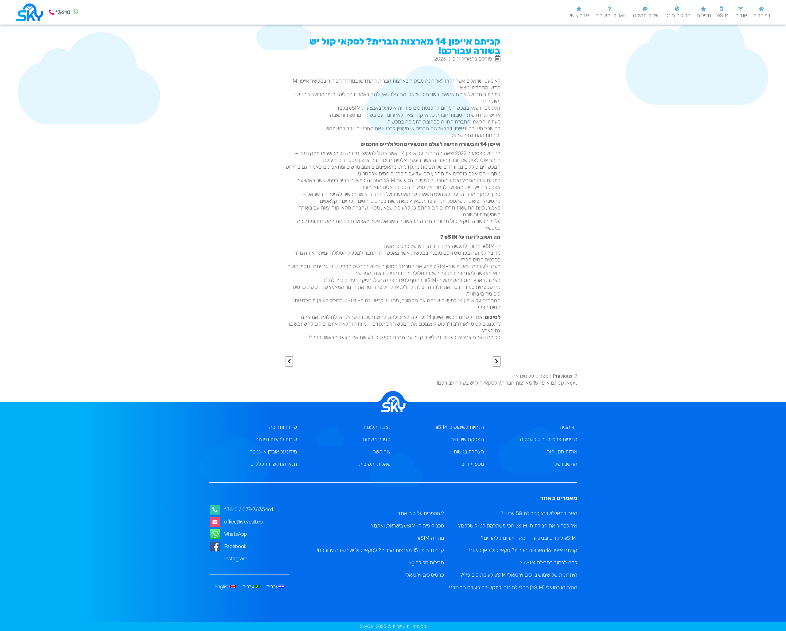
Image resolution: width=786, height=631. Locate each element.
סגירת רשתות (377, 439)
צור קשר (382, 452)
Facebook (235, 546)
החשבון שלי (565, 464)
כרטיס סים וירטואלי (424, 575)
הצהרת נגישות (468, 452)
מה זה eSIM (431, 538)
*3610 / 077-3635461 (248, 509)
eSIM (723, 15)
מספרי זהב (472, 464)
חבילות (704, 15)
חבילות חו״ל (678, 15)
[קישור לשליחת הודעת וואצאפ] (75, 12)
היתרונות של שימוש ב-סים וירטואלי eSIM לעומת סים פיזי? (518, 575)
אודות (741, 15)
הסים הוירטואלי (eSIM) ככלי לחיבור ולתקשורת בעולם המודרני (513, 587)
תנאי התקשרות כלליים (273, 464)
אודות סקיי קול (562, 452)
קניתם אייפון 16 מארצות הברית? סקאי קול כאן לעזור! (523, 550)
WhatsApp (235, 534)
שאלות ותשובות (611, 15)
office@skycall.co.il (245, 522)
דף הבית (762, 15)
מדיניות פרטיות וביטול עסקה (548, 439)
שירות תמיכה (646, 15)
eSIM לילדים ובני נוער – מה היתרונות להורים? (529, 538)
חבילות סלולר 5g (426, 562)
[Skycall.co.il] (29, 12)
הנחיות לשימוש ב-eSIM (459, 427)
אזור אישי (579, 15)
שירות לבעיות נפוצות (276, 439)
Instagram (235, 558)
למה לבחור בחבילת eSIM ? (548, 562)
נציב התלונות (377, 427)
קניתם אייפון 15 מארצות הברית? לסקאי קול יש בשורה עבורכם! (380, 550)
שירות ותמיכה (283, 427)
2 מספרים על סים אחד (421, 513)
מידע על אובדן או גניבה (273, 452)
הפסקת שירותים (467, 439)
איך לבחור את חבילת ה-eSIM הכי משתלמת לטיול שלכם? (517, 526)
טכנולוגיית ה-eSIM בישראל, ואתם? (407, 526)
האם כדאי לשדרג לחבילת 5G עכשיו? (538, 513)
